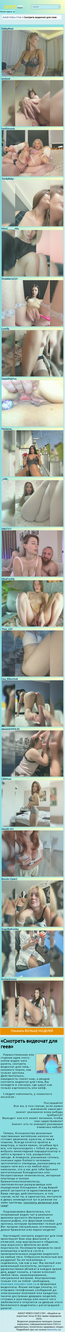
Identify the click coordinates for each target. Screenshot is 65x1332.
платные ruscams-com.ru (18, 1283)
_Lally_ (5, 478)
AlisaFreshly (8, 578)
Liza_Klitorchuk (10, 678)
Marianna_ (7, 428)
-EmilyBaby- (8, 178)
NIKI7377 (6, 528)
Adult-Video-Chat (12, 17)
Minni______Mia (10, 228)
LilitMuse (6, 779)
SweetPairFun (9, 378)
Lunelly (5, 328)
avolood (6, 78)
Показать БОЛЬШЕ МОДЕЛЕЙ (32, 1030)
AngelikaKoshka (10, 929)
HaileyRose (7, 28)
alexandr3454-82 (11, 729)
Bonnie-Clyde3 (9, 879)
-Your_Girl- (7, 629)
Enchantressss (9, 979)
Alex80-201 (8, 829)
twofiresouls (8, 128)
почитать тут (54, 1329)
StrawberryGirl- (10, 278)
